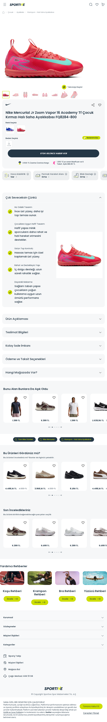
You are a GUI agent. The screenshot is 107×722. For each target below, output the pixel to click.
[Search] (91, 4)
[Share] (93, 105)
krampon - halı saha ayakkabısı (40, 12)
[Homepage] (17, 4)
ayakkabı (20, 12)
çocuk (10, 12)
